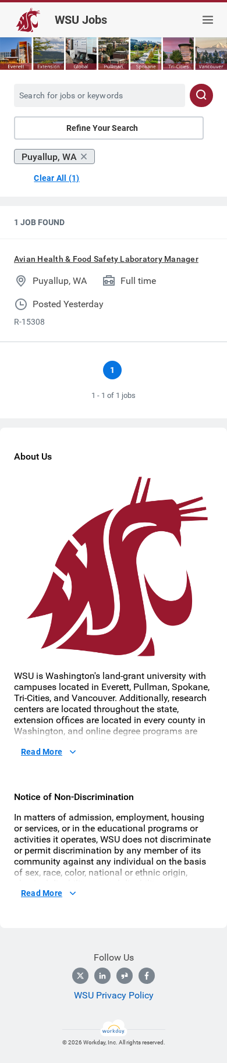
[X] (80, 976)
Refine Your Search (102, 128)
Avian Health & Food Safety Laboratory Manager (106, 259)
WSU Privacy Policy (114, 995)
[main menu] (208, 19)
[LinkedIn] (102, 976)
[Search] (201, 95)
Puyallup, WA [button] (49, 156)
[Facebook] (147, 976)
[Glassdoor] (124, 976)
